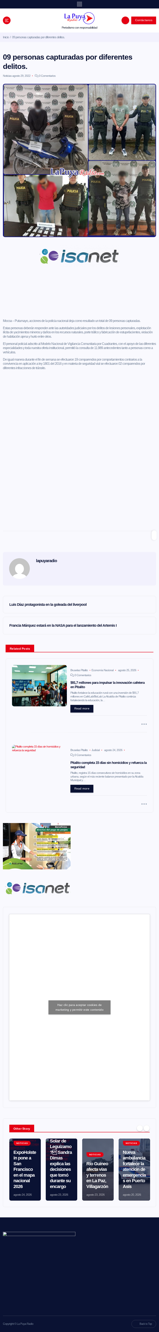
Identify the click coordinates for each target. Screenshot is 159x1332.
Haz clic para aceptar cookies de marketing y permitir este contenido (79, 1007)
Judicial (96, 750)
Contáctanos (143, 20)
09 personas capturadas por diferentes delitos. (38, 37)
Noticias (7, 75)
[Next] (146, 1128)
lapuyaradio (46, 560)
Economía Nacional (102, 670)
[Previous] (140, 1128)
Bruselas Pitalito (79, 670)
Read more (81, 708)
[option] (25, 1170)
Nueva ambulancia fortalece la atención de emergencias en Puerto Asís (134, 1169)
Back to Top (146, 1323)
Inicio (6, 37)
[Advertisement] (79, 294)
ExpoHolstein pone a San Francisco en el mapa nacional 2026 (24, 1169)
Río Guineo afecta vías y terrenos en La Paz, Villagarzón (97, 1175)
